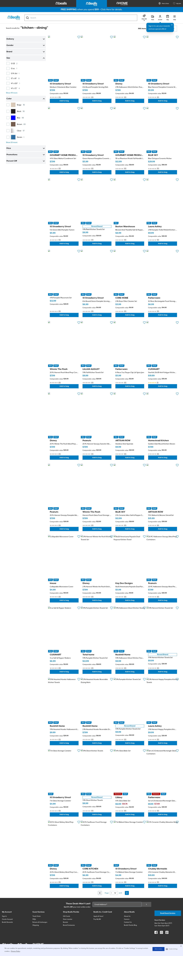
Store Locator (67, 919)
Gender (9, 45)
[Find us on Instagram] (161, 932)
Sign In (4, 916)
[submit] (146, 904)
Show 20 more (11, 142)
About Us (127, 916)
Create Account (7, 919)
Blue (20, 118)
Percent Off (11, 161)
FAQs (34, 919)
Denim (20, 137)
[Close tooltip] (172, 25)
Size (8, 58)
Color (9, 99)
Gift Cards (66, 916)
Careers (126, 919)
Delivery (10, 39)
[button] (171, 949)
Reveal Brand (96, 226)
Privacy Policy (15, 951)
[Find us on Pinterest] (166, 932)
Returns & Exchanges (39, 922)
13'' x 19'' (15, 78)
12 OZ (14, 63)
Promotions (11, 155)
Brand (9, 52)
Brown (21, 124)
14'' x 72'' (15, 88)
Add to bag (69, 101)
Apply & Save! (98, 916)
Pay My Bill (97, 919)
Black (21, 111)
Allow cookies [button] (158, 949)
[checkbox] (7, 63)
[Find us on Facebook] (155, 932)
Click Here (106, 9)
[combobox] (80, 18)
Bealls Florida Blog (130, 925)
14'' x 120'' (15, 83)
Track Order (36, 916)
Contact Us (128, 922)
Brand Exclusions (69, 925)
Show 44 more (11, 93)
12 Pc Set (15, 73)
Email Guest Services (167, 913)
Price (8, 148)
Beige (21, 105)
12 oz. (14, 68)
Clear (21, 131)
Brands (65, 922)
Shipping (35, 925)
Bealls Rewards (7, 922)
